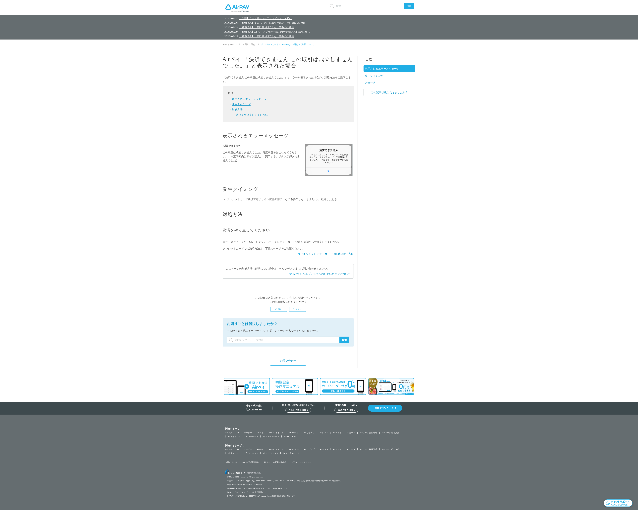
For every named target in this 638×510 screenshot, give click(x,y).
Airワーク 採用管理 (368, 433)
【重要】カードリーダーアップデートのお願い (265, 18)
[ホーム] (237, 8)
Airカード (351, 433)
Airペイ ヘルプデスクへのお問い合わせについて (321, 274)
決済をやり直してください (252, 115)
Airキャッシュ (234, 436)
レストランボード (271, 436)
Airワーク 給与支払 (390, 433)
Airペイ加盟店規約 (250, 462)
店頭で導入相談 (346, 410)
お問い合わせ (288, 360)
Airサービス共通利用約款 (275, 462)
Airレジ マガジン (270, 453)
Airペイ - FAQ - (229, 44)
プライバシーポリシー (301, 462)
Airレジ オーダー (244, 433)
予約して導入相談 (298, 410)
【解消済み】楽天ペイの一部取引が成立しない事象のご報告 (273, 22)
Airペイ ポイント (275, 433)
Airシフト (324, 433)
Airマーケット (252, 436)
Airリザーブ (309, 433)
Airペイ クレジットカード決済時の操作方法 (328, 254)
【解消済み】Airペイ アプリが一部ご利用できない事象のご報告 (274, 31)
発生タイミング (241, 104)
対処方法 (237, 109)
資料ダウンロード (384, 408)
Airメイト (337, 433)
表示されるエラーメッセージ (249, 99)
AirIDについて (290, 436)
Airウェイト (293, 433)
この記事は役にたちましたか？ (389, 92)
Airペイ (260, 433)
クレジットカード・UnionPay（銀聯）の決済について (287, 44)
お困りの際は (248, 44)
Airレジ (228, 433)
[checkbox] (278, 309)
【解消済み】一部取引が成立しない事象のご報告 (266, 27)
